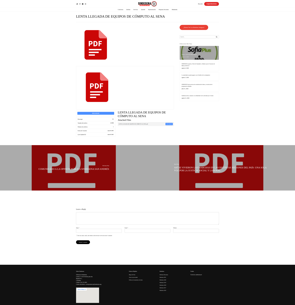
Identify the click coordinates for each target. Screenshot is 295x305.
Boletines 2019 (163, 282)
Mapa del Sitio (132, 274)
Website (175, 227)
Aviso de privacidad (133, 277)
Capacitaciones (211, 4)
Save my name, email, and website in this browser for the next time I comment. (95, 235)
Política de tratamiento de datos (136, 280)
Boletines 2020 (163, 280)
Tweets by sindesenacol (196, 274)
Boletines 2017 (163, 287)
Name (77, 227)
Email (126, 227)
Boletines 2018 (163, 285)
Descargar (95, 113)
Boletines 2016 (163, 290)
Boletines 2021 (163, 277)
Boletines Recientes (164, 274)
